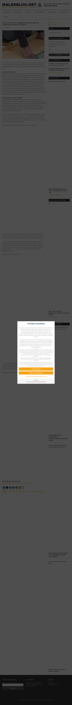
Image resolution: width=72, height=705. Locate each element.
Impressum (36, 380)
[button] (36, 373)
